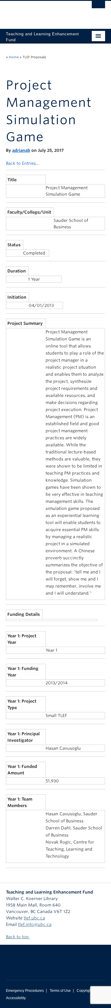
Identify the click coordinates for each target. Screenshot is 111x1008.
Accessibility (16, 998)
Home (14, 57)
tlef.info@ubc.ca (35, 924)
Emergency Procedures (25, 991)
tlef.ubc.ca (34, 918)
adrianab (21, 150)
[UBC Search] (98, 7)
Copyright (84, 991)
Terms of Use (60, 991)
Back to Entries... (22, 163)
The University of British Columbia (40, 12)
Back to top (18, 936)
